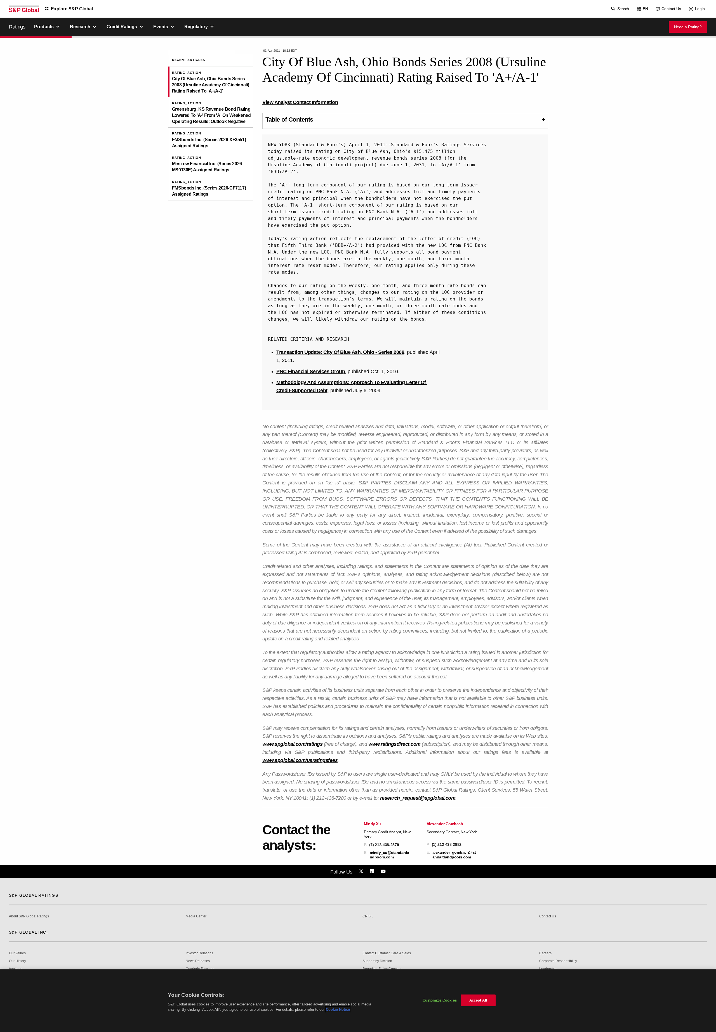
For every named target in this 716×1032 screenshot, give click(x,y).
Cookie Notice (338, 1009)
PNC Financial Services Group (310, 371)
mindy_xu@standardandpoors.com (389, 854)
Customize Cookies (440, 1000)
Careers (545, 953)
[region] (358, 1000)
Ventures (15, 969)
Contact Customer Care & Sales (386, 953)
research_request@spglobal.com (418, 798)
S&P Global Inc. (28, 932)
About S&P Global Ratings (29, 916)
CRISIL (367, 916)
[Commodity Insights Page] (362, 871)
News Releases (198, 961)
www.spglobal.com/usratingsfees (300, 760)
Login (700, 8)
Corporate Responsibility (558, 961)
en (645, 8)
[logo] (24, 9)
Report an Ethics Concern (382, 969)
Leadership (548, 969)
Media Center (196, 916)
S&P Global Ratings (33, 895)
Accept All (478, 1000)
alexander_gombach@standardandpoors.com (454, 854)
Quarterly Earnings (200, 969)
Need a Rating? (688, 27)
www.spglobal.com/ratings (292, 744)
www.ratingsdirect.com (394, 744)
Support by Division (377, 961)
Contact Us (671, 8)
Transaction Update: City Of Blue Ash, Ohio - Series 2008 (340, 352)
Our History (17, 961)
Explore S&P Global (72, 8)
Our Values (17, 953)
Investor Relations (199, 953)
